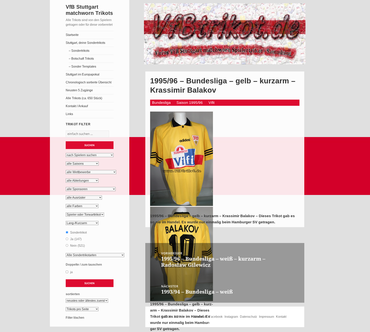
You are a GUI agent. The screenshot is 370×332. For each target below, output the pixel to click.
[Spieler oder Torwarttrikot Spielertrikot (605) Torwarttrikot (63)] (85, 214)
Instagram (231, 316)
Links (69, 114)
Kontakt (281, 316)
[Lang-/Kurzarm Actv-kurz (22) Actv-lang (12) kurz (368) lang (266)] (82, 223)
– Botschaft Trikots (81, 58)
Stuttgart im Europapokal (82, 74)
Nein (77, 245)
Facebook (216, 316)
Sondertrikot (78, 232)
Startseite (72, 34)
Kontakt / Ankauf (77, 106)
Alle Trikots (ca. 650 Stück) (84, 98)
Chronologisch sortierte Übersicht (88, 82)
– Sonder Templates (82, 66)
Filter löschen (75, 317)
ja (71, 272)
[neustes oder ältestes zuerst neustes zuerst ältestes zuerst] (87, 300)
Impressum (266, 316)
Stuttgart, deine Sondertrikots (85, 42)
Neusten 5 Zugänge (79, 90)
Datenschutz (248, 316)
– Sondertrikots (79, 50)
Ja (76, 239)
